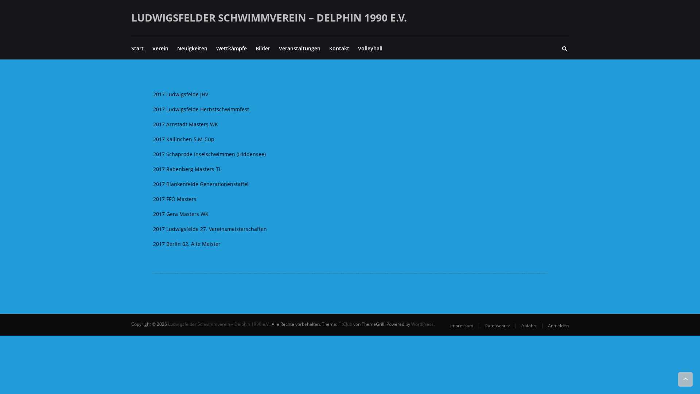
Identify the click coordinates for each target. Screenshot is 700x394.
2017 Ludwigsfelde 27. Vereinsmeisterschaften (210, 228)
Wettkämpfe (231, 48)
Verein (160, 48)
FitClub (345, 324)
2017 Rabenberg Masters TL (187, 169)
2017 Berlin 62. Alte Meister (187, 243)
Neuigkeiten (192, 48)
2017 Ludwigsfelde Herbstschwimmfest (201, 109)
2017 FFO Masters (175, 199)
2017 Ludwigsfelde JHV (180, 94)
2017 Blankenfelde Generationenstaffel (201, 184)
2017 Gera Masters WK (181, 213)
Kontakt (339, 48)
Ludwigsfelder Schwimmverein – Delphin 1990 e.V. (269, 17)
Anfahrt (529, 325)
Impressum (461, 325)
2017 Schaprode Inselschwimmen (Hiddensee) (209, 154)
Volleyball (370, 48)
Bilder (263, 48)
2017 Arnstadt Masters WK (185, 124)
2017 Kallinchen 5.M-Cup (183, 139)
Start (137, 48)
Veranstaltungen (299, 48)
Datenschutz (497, 325)
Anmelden (558, 325)
